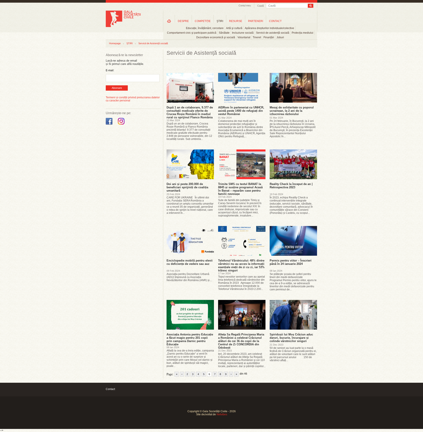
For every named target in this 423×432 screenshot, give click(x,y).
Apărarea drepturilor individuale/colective (269, 28)
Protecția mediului (302, 32)
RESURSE (235, 21)
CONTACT (275, 21)
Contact (110, 389)
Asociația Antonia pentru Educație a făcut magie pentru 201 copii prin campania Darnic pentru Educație (190, 339)
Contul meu (245, 5)
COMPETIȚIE (203, 21)
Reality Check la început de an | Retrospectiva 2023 (291, 185)
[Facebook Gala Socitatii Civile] (109, 124)
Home (169, 21)
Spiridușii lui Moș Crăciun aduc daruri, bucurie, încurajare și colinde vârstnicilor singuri (291, 338)
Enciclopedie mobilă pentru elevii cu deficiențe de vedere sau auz (190, 262)
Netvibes (222, 414)
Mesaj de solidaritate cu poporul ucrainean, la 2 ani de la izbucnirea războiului (292, 111)
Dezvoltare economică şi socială (215, 37)
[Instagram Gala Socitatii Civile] (122, 124)
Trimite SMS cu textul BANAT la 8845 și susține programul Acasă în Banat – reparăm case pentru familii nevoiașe (240, 189)
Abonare (117, 88)
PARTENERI (255, 21)
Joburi (280, 37)
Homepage (115, 43)
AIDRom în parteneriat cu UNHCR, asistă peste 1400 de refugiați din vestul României (241, 111)
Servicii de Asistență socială (153, 43)
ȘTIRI (129, 43)
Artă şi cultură (234, 28)
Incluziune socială (243, 32)
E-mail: (110, 70)
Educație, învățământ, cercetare (205, 28)
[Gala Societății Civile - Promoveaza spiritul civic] (123, 26)
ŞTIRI (220, 21)
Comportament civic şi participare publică (191, 32)
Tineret (257, 37)
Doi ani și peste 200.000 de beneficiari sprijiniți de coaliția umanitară (187, 187)
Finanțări (268, 37)
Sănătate (224, 32)
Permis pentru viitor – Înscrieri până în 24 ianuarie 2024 (291, 262)
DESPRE (183, 21)
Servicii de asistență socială (272, 32)
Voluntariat (243, 37)
